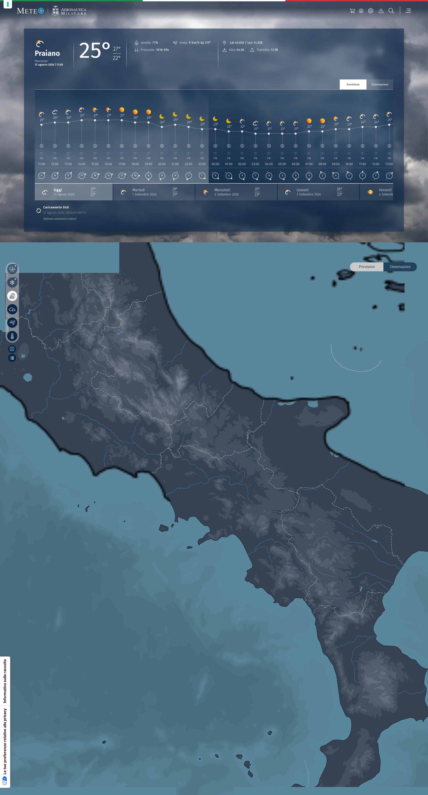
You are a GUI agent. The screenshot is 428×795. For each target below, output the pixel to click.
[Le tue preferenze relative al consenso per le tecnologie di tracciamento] (8, 4)
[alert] (381, 10)
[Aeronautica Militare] (68, 11)
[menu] (405, 10)
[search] (391, 10)
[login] (361, 10)
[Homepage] (30, 11)
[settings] (370, 10)
